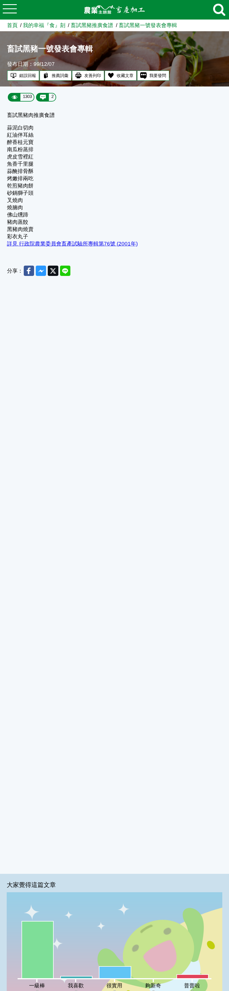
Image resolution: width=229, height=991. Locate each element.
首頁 (12, 25)
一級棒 (37, 985)
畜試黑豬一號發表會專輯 (148, 25)
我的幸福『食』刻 (44, 25)
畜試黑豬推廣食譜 (92, 25)
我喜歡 (76, 985)
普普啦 (192, 985)
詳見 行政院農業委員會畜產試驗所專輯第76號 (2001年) (72, 244)
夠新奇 (153, 985)
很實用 (114, 985)
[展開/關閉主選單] (10, 10)
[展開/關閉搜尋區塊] (219, 10)
